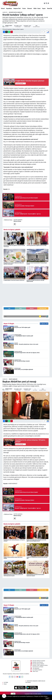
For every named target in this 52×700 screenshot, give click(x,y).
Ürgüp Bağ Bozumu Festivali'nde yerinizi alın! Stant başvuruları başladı (13, 575)
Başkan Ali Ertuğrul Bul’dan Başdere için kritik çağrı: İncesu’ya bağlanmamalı (36, 540)
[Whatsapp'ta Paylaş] (9, 32)
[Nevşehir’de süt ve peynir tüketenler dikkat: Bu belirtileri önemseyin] (14, 255)
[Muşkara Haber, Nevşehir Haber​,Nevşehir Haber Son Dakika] (10, 3)
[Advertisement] (26, 67)
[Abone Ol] (48, 421)
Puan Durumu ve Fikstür (37, 666)
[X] (12, 677)
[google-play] (32, 687)
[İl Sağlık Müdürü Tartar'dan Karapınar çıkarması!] (14, 272)
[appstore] (20, 687)
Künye (5, 684)
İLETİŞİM (6, 682)
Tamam (47, 698)
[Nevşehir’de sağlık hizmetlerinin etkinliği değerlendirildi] (37, 272)
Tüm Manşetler (35, 668)
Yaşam (44, 8)
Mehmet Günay (17, 221)
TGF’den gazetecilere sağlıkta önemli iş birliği (36, 245)
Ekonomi (29, 8)
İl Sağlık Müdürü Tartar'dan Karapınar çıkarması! (14, 280)
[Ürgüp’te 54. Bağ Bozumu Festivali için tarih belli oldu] (37, 549)
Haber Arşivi (35, 671)
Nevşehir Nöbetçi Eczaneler (38, 660)
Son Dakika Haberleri (37, 669)
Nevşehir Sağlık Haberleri (15, 12)
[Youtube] (17, 677)
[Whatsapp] (22, 677)
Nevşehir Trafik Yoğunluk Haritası (40, 665)
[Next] (20, 677)
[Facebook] (10, 677)
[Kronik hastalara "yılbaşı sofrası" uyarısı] (26, 29)
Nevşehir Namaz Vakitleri (38, 663)
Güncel (3, 8)
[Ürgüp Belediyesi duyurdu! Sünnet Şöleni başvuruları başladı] (37, 567)
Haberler (5, 12)
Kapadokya (9, 8)
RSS (14, 693)
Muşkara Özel (17, 8)
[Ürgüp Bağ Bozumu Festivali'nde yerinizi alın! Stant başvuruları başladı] (14, 567)
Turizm (24, 8)
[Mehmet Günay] (8, 220)
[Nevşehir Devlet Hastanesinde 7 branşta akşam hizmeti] (37, 255)
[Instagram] (15, 677)
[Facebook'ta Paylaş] (4, 32)
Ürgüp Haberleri (13, 379)
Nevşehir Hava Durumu (37, 662)
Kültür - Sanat (37, 8)
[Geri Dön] (4, 696)
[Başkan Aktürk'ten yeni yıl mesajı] (26, 405)
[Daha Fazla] (11, 32)
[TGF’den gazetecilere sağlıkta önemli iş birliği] (37, 238)
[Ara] (46, 3)
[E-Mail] (15, 224)
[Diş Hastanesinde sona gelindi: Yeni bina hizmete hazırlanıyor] (14, 238)
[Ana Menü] (48, 3)
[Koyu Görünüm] (44, 3)
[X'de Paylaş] (6, 32)
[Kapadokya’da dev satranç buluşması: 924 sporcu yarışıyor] (14, 532)
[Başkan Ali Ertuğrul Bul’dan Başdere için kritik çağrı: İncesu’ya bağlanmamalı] (37, 532)
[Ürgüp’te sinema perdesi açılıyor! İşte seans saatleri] (14, 549)
